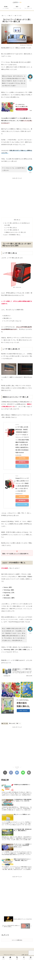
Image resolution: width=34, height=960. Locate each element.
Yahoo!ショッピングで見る (22, 465)
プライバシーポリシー (9, 954)
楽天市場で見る (22, 461)
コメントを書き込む (17, 940)
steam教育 (13, 723)
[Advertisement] (17, 196)
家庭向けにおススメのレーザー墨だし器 (16, 232)
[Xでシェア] (5, 773)
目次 (15, 219)
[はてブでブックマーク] (17, 773)
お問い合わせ (25, 954)
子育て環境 (5, 723)
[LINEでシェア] (23, 773)
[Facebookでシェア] (11, 773)
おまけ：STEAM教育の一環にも (12, 234)
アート (19, 723)
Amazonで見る (22, 457)
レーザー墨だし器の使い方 (12, 230)
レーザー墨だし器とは (11, 227)
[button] (29, 773)
